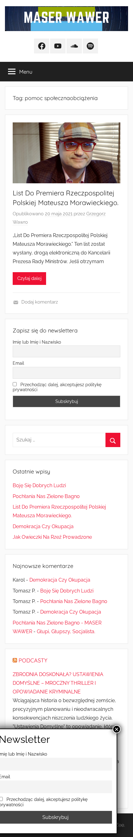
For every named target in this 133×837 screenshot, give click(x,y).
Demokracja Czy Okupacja (43, 526)
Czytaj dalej (29, 278)
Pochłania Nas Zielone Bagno (46, 496)
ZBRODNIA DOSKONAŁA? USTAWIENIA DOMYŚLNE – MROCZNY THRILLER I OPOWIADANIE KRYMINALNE (58, 683)
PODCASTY (33, 660)
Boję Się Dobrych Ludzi (39, 485)
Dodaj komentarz (39, 302)
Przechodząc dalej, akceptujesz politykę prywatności (57, 387)
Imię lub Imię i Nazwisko (37, 342)
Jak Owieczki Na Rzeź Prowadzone (52, 537)
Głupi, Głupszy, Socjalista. (66, 631)
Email (18, 363)
